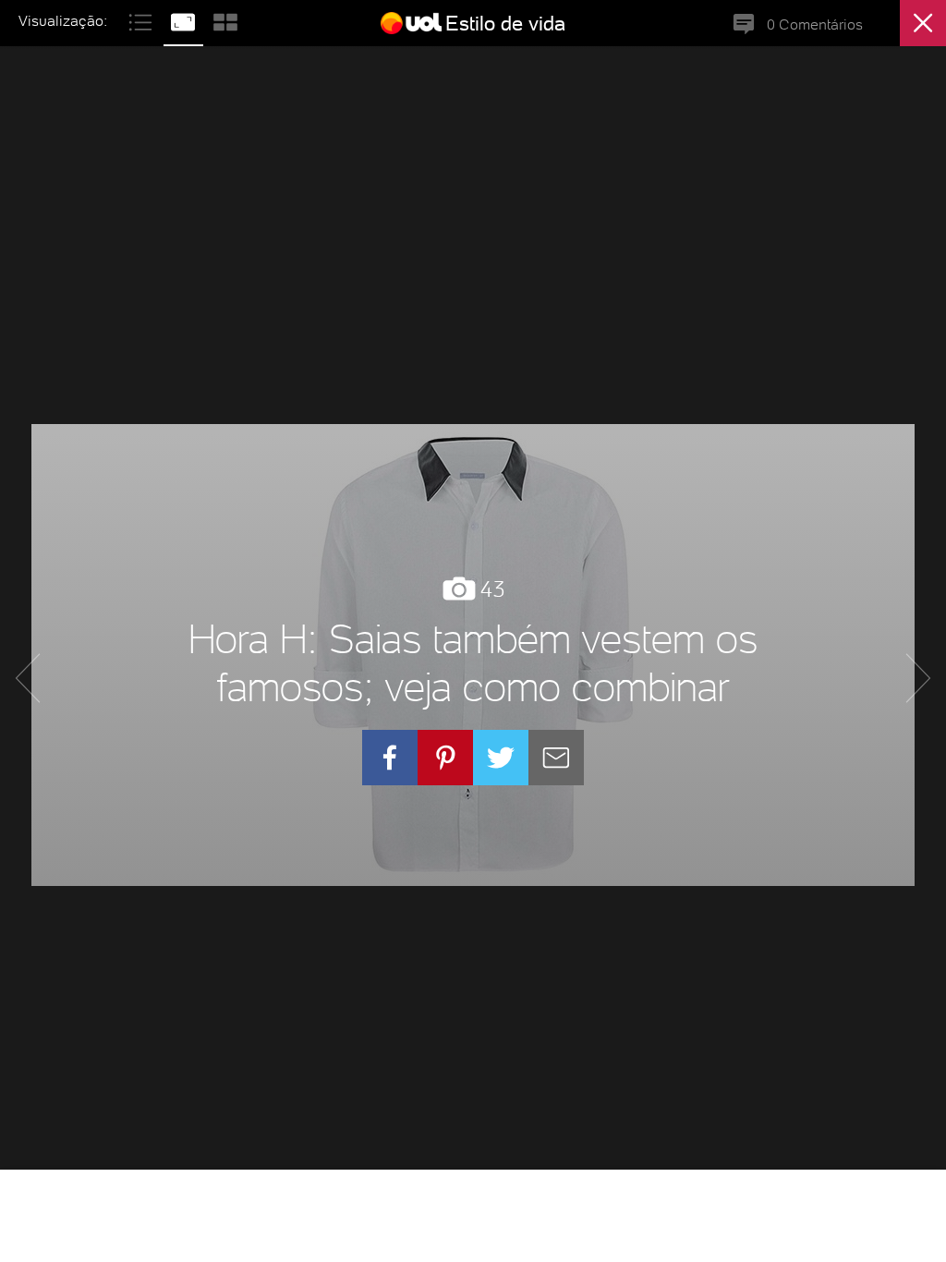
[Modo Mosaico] (225, 20)
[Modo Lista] (142, 20)
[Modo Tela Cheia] (185, 20)
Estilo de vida (505, 23)
